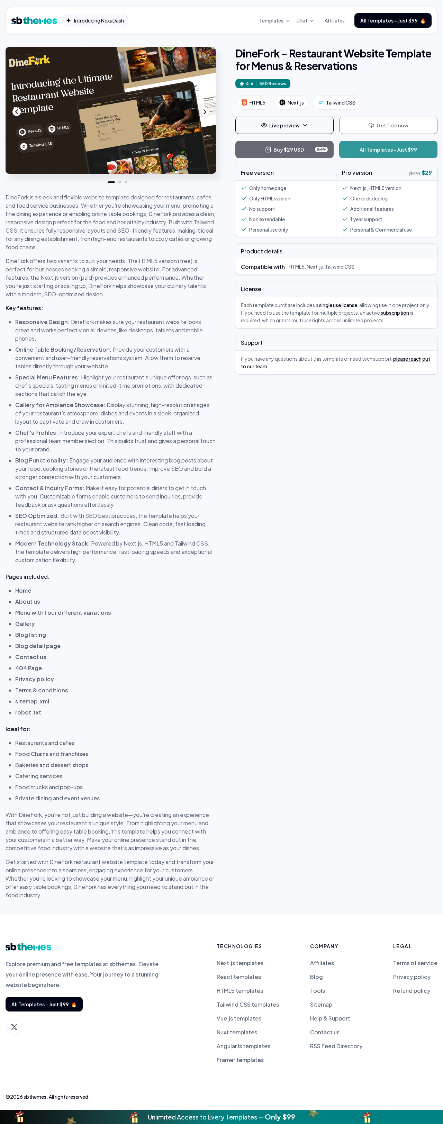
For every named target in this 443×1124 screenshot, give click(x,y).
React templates (239, 976)
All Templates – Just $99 (393, 20)
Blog (316, 976)
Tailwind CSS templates (248, 1004)
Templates (271, 20)
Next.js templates (240, 963)
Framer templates (240, 1059)
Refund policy (411, 990)
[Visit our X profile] (14, 1027)
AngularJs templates (243, 1046)
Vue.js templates (239, 1018)
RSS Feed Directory (336, 1046)
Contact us (325, 1032)
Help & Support (330, 1018)
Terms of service (415, 963)
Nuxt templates (237, 1032)
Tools (317, 990)
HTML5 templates (240, 990)
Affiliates (335, 20)
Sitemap (321, 1004)
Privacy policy (412, 976)
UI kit (302, 20)
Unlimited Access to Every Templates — (221, 1116)
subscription (395, 312)
